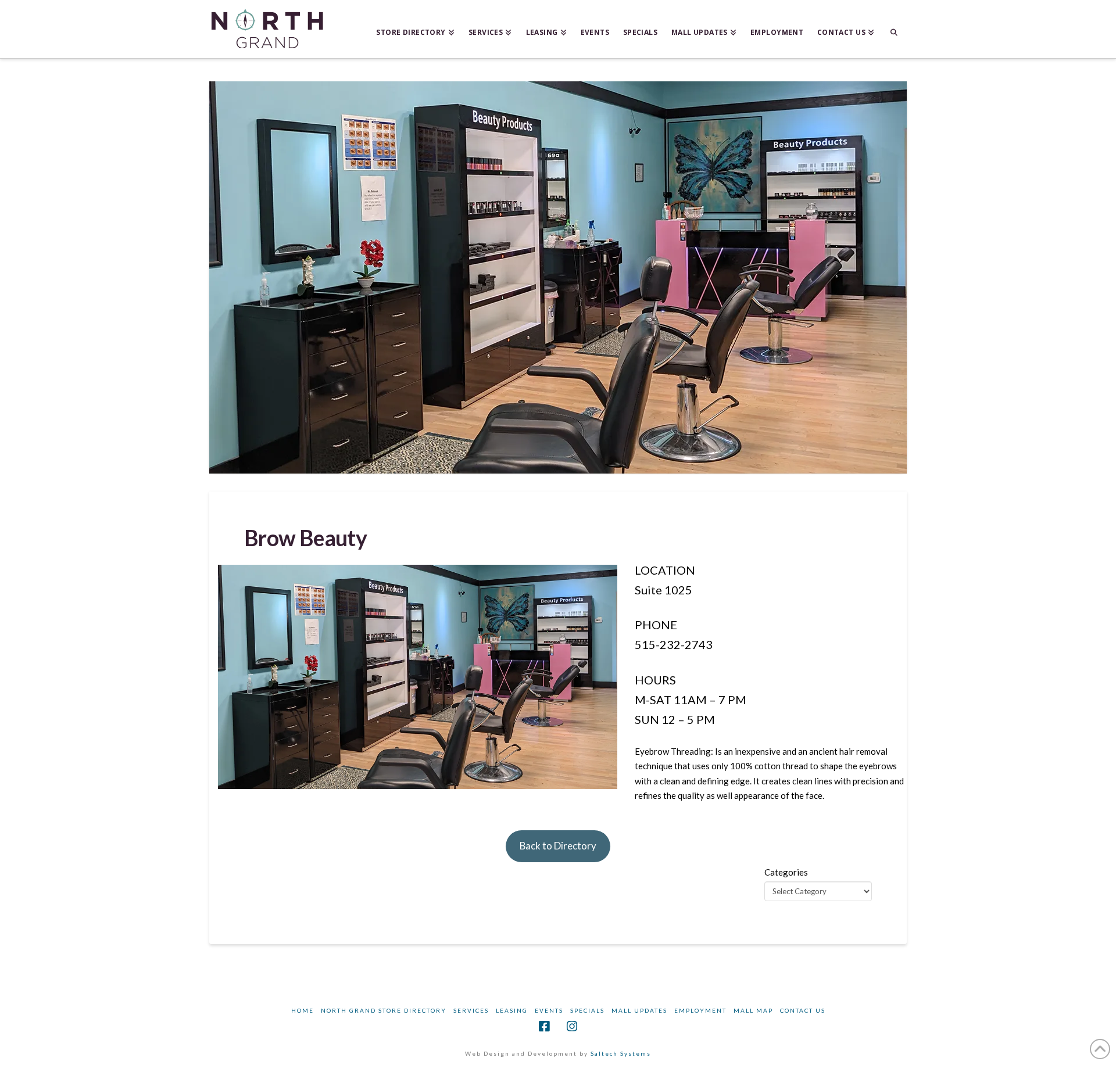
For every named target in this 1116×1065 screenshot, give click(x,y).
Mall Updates (639, 1010)
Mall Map (753, 1010)
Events (549, 1010)
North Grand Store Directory (383, 1010)
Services (471, 1010)
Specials (587, 1010)
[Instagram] (572, 1026)
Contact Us (802, 1010)
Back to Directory (558, 846)
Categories (786, 872)
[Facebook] (544, 1026)
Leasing (512, 1010)
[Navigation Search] (894, 29)
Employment (700, 1010)
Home (302, 1010)
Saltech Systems (621, 1053)
